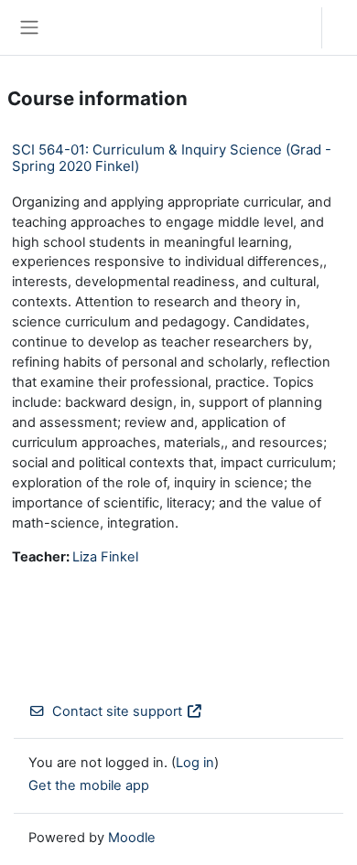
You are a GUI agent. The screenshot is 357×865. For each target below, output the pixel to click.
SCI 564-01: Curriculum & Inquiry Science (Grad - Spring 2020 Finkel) (171, 158)
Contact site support (117, 711)
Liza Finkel (105, 557)
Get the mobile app (88, 785)
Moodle (132, 837)
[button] (290, 27)
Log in (344, 27)
